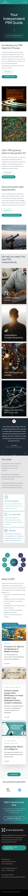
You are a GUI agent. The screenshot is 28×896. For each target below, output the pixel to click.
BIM (7, 687)
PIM (8, 643)
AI (4, 687)
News (5, 643)
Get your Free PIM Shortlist (14, 35)
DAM (10, 687)
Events (12, 743)
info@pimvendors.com (11, 868)
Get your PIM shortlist (8, 176)
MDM (13, 687)
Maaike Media (17, 891)
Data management (11, 740)
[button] (25, 2)
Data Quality (7, 743)
